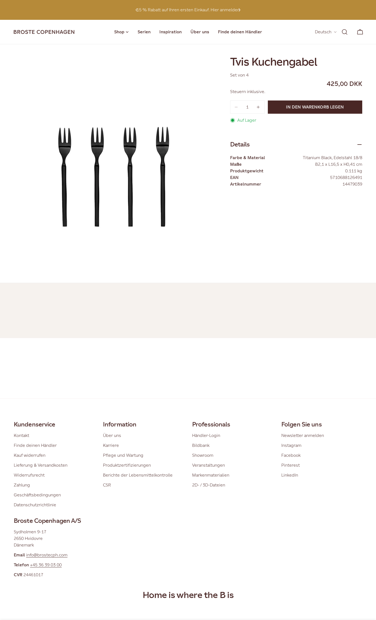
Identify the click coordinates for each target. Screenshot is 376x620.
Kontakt (21, 435)
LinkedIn (289, 475)
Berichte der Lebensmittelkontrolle (138, 475)
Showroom (202, 455)
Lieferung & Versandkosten (40, 465)
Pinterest (290, 465)
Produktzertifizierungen (127, 465)
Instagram (291, 445)
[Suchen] (344, 31)
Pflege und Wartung (123, 455)
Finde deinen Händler (35, 445)
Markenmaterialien (210, 475)
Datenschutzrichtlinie (35, 504)
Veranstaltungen (208, 465)
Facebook (291, 455)
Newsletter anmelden (302, 435)
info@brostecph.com (46, 555)
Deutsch (323, 31)
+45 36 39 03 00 (46, 564)
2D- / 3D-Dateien (208, 485)
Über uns (112, 435)
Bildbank (200, 445)
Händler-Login (206, 435)
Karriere (111, 445)
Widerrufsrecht (29, 475)
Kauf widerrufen (29, 455)
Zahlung (22, 485)
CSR (107, 485)
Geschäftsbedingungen (37, 495)
